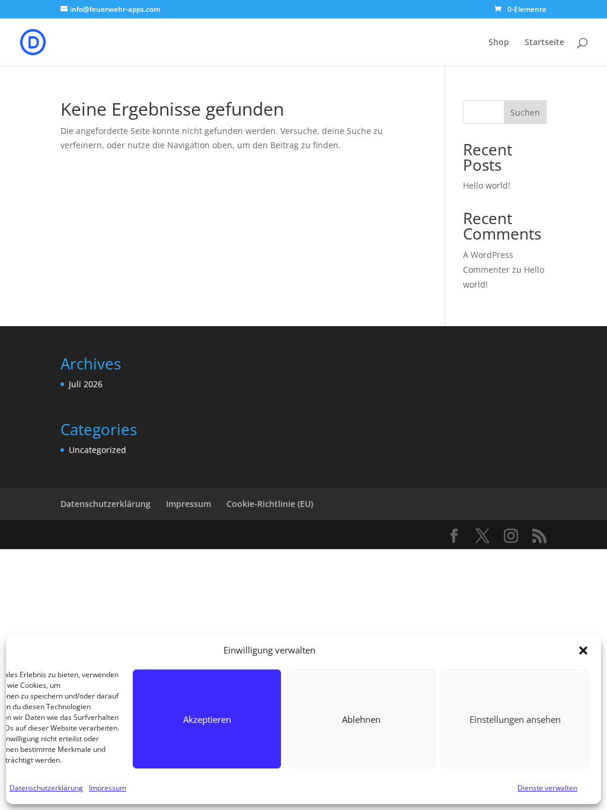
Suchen (525, 112)
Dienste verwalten (547, 788)
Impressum (107, 788)
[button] (583, 650)
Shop (498, 42)
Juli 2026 (86, 384)
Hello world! (486, 185)
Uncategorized (97, 449)
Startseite (544, 42)
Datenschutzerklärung (46, 788)
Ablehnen (361, 719)
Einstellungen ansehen (515, 719)
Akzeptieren (207, 719)
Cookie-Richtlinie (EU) (269, 503)
